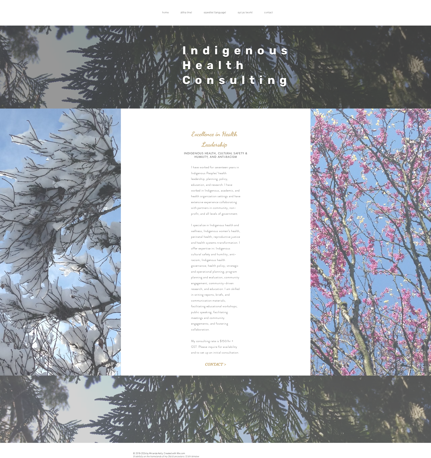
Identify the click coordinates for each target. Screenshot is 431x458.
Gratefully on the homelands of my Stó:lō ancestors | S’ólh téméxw (166, 456)
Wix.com (181, 453)
